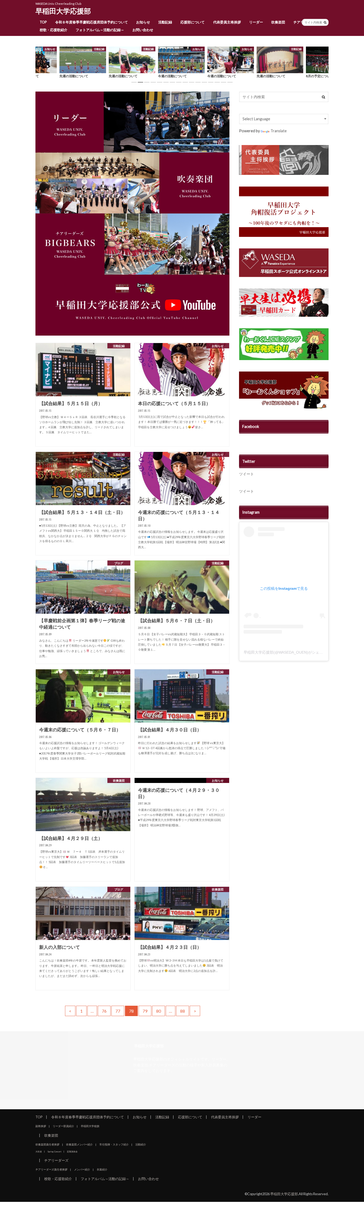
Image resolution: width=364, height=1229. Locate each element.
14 (217, 82)
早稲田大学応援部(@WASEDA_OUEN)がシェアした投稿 (291, 652)
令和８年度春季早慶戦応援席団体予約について (91, 22)
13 (210, 82)
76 (104, 1010)
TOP (43, 22)
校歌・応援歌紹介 (53, 30)
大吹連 (38, 1151)
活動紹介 (140, 1144)
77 (117, 1010)
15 (223, 82)
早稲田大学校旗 (90, 1126)
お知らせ (143, 22)
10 (191, 82)
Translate (278, 131)
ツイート (246, 474)
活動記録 (165, 22)
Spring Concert (54, 1151)
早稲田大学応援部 (63, 11)
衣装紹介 (102, 1169)
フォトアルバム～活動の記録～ (100, 30)
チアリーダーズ (56, 1160)
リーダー (256, 22)
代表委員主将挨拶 (227, 22)
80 (158, 1010)
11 (198, 82)
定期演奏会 (72, 1151)
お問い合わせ (142, 30)
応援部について (192, 22)
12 (204, 82)
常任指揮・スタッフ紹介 (114, 1144)
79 (145, 1010)
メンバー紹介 (82, 1169)
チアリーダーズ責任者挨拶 (51, 1169)
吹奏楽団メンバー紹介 (79, 1144)
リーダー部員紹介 (63, 1126)
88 (182, 1010)
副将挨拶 (40, 1126)
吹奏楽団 (278, 22)
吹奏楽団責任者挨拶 (47, 1144)
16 (230, 82)
